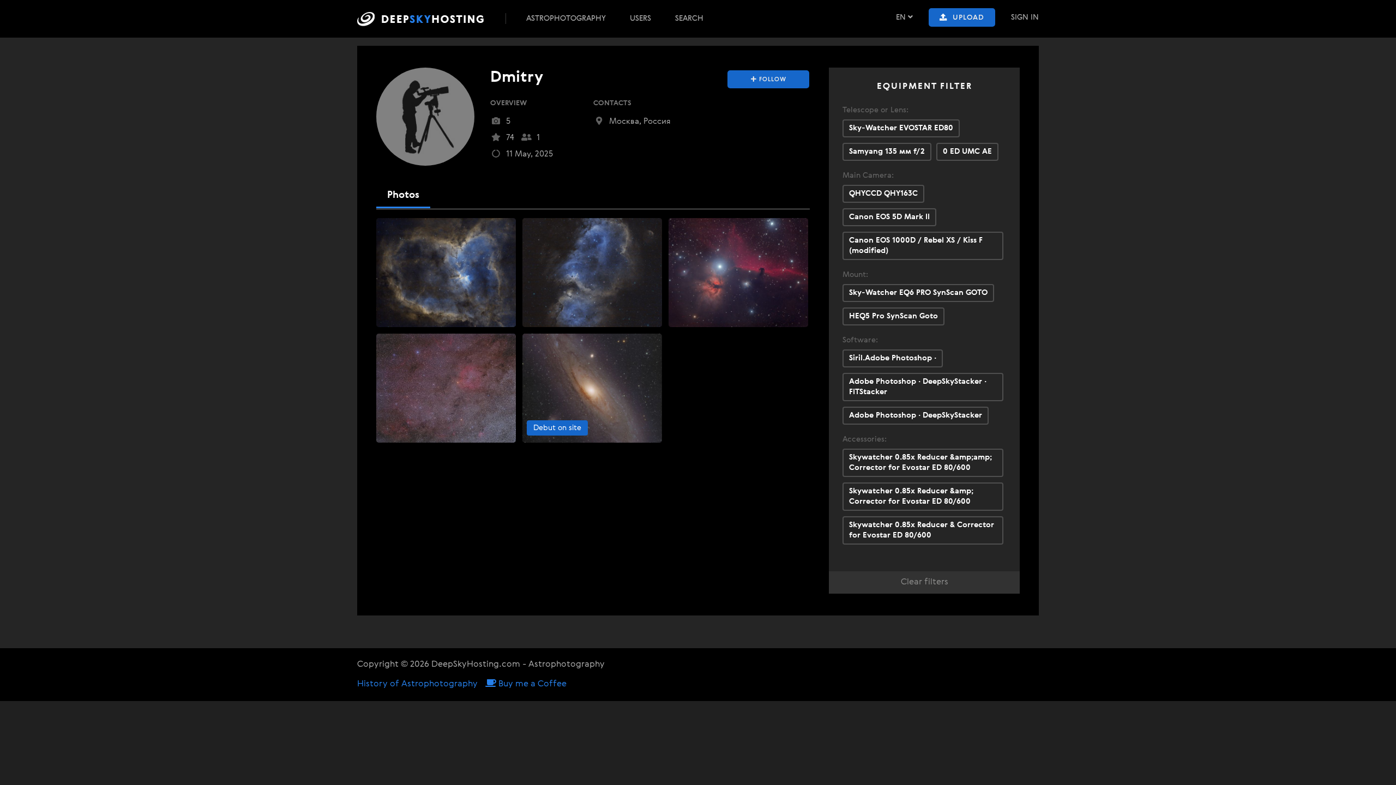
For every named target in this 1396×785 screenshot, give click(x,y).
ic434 (682, 228)
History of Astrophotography (417, 684)
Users (640, 18)
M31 (535, 343)
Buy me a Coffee (531, 684)
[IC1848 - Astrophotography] (592, 272)
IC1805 (394, 228)
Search (689, 18)
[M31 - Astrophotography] (592, 388)
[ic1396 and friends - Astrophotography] (446, 388)
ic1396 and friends (414, 343)
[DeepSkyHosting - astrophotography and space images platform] (430, 19)
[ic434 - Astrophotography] (738, 272)
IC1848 (539, 228)
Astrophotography (566, 18)
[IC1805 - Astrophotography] (446, 272)
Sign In (1025, 17)
